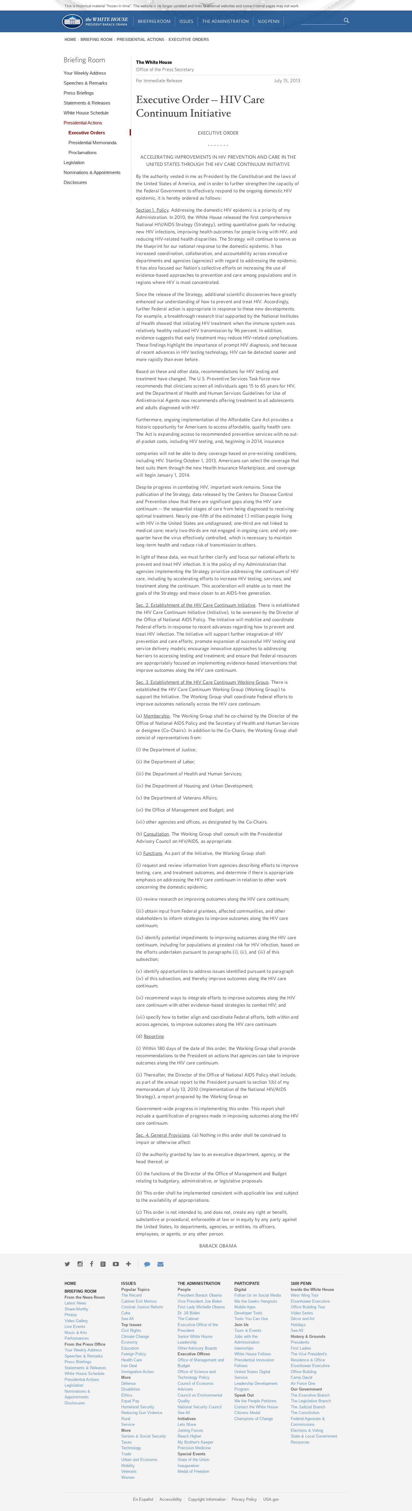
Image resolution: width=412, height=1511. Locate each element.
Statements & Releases (87, 102)
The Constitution (305, 1412)
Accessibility (171, 1499)
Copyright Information (207, 1499)
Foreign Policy (133, 1354)
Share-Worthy (76, 1309)
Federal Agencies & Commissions (308, 1421)
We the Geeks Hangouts (255, 1301)
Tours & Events (247, 1330)
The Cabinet (188, 1318)
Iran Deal (129, 1365)
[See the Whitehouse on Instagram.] (80, 1264)
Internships (244, 1348)
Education (130, 1348)
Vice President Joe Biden (200, 1301)
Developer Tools (248, 1313)
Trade (126, 1454)
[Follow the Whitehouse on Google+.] (103, 1264)
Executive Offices (194, 1354)
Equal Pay (130, 1401)
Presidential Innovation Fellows (254, 1363)
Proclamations (82, 152)
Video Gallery (76, 1321)
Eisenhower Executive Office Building (310, 1368)
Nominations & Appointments (92, 172)
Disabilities (130, 1389)
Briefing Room (154, 21)
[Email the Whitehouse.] (160, 1264)
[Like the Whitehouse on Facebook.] (91, 1264)
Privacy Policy (244, 1499)
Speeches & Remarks (85, 83)
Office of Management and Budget (201, 1363)
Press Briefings (79, 92)
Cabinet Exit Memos (139, 1301)
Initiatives (187, 1418)
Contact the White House (256, 1407)
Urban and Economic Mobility (139, 1462)
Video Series (302, 1313)
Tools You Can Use (251, 1318)
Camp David (301, 1377)
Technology (131, 1448)
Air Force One (303, 1383)
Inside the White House (312, 1289)
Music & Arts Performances (77, 1335)
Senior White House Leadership (195, 1339)
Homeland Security (137, 1407)
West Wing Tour (305, 1295)
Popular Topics (135, 1289)
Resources (300, 1442)
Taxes (126, 1442)
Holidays (298, 1325)
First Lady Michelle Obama (201, 1307)
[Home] (94, 28)
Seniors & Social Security (143, 1436)
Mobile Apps (245, 1307)
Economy (129, 1342)
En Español (143, 1499)
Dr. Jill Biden (189, 1313)
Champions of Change (253, 1418)
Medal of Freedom (193, 1471)
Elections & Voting (307, 1430)
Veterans (129, 1471)
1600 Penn (269, 21)
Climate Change (135, 1336)
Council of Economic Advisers (196, 1386)
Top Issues (131, 1325)
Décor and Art (303, 1318)
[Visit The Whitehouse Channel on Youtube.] (116, 1264)
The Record (131, 1295)
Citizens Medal (247, 1412)
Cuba (125, 1313)
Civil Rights (131, 1330)
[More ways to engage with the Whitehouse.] (128, 1264)
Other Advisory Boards (197, 1348)
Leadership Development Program (255, 1386)
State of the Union (193, 1459)
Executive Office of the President (198, 1328)
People (184, 1289)
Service (128, 1424)
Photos (71, 1315)
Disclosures (75, 182)
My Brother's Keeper (195, 1442)
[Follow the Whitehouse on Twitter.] (67, 1264)
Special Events (191, 1454)
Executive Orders (189, 39)
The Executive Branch (310, 1395)
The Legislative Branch (311, 1401)
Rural (125, 1418)
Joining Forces (190, 1430)
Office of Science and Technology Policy (197, 1374)
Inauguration (188, 1465)
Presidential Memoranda (92, 142)
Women (128, 1477)
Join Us (241, 1325)
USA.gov (271, 1499)
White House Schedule (86, 112)
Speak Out (244, 1395)
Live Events (75, 1326)
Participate (247, 1283)
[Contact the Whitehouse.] (144, 1264)
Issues (186, 21)
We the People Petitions (255, 1401)
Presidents (300, 1342)
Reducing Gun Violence (141, 1412)
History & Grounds (308, 1336)
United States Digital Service (252, 1374)
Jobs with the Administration (246, 1339)
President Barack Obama (200, 1295)
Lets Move (187, 1424)
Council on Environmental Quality (200, 1398)
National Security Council (200, 1407)
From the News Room (85, 1297)
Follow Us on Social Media (257, 1295)
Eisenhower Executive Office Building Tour (310, 1304)
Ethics (126, 1395)
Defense (128, 1383)
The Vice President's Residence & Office (309, 1357)
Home (70, 39)
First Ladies (301, 1348)
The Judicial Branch (308, 1407)
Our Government (306, 1389)
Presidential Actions (140, 39)
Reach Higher (189, 1436)
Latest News (75, 1303)
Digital (240, 1289)
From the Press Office (85, 1344)
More (126, 1377)
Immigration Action (137, 1371)
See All (127, 1318)
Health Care (131, 1360)
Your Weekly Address (85, 73)
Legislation (74, 162)
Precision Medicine (194, 1448)
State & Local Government (314, 1436)
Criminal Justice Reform (142, 1307)
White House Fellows (252, 1354)
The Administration (225, 21)
